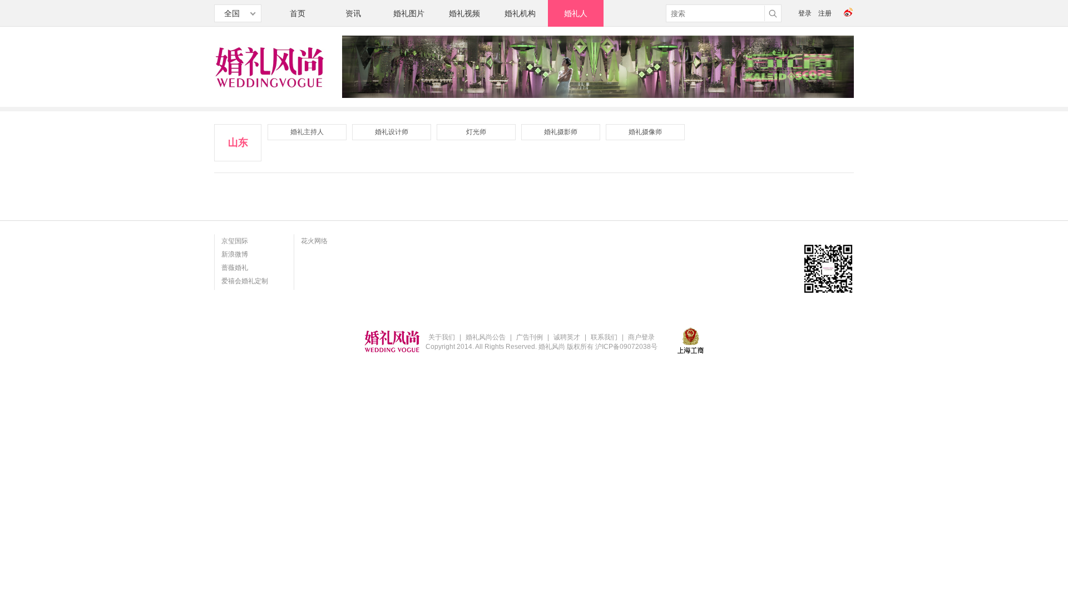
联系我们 (604, 337)
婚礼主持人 (307, 132)
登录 (805, 13)
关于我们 (441, 337)
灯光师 (476, 132)
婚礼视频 (464, 13)
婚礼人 (575, 13)
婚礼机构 (520, 13)
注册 (825, 13)
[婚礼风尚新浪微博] (849, 16)
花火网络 (314, 241)
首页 (297, 13)
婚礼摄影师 (560, 132)
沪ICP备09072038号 (626, 347)
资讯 (353, 13)
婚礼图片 (408, 13)
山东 (238, 142)
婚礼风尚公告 (486, 337)
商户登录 (641, 337)
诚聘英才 (566, 337)
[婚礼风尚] (269, 88)
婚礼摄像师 (645, 132)
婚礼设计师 (391, 132)
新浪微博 (234, 254)
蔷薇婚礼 (234, 268)
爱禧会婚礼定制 (244, 281)
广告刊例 (529, 337)
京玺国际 (234, 241)
